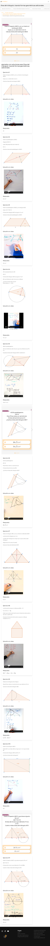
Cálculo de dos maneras (36, 8)
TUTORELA (4, 1)
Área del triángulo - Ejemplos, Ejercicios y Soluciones (12, 14)
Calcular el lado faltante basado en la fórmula (21, 8)
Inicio (2, 12)
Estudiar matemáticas (9, 12)
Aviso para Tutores (38, 933)
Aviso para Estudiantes (39, 934)
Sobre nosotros (21, 933)
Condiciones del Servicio (40, 930)
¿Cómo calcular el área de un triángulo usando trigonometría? (14, 13)
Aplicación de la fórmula (6, 8)
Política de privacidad (39, 931)
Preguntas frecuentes (23, 936)
